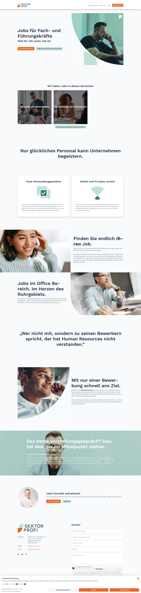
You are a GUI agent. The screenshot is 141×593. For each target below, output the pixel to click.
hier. (59, 302)
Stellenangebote (117, 5)
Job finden (67, 501)
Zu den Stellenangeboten (26, 48)
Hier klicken (99, 569)
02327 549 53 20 (54, 501)
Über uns (103, 5)
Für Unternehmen (93, 5)
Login (108, 5)
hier (103, 461)
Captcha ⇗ (119, 569)
